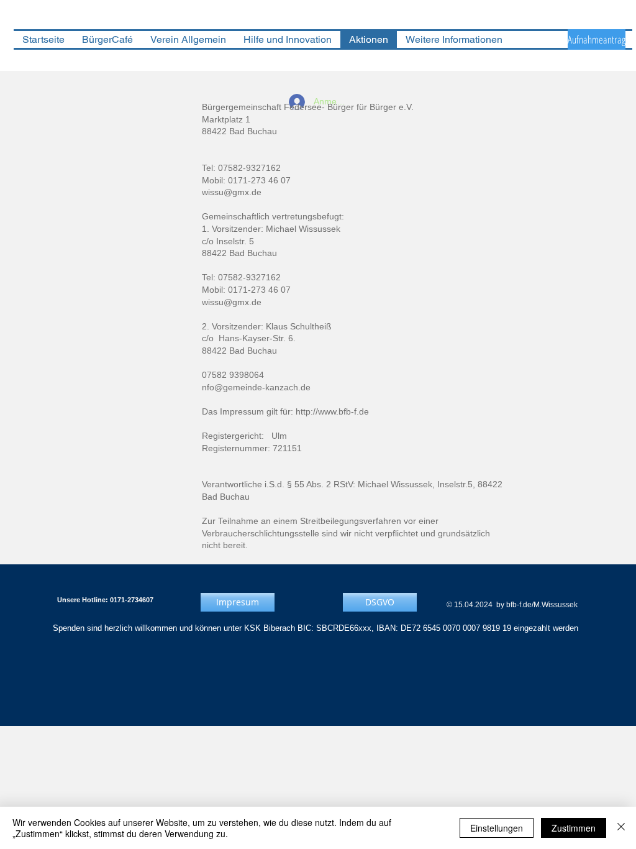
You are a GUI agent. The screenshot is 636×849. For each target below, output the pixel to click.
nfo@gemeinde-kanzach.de (256, 387)
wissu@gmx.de (231, 192)
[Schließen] (621, 828)
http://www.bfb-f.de (332, 411)
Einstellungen (496, 828)
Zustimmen (574, 828)
